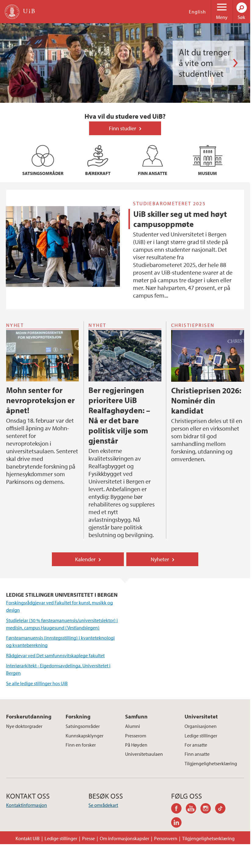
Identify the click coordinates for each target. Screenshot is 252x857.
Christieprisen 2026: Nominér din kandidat (206, 400)
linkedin (178, 823)
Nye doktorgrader (24, 726)
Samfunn (136, 716)
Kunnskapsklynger (84, 736)
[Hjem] (12, 12)
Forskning (78, 716)
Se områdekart (103, 805)
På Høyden (136, 745)
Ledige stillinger (201, 736)
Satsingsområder (83, 726)
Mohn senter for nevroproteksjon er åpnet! (40, 400)
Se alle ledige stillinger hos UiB (37, 683)
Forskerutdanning (29, 716)
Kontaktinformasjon (26, 805)
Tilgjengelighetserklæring (211, 763)
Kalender (85, 559)
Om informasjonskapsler (124, 838)
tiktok (222, 809)
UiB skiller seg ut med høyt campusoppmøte (180, 219)
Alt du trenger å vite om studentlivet (204, 63)
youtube (193, 809)
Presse (88, 838)
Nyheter (160, 559)
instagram (207, 809)
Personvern (165, 838)
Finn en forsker (81, 745)
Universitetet (201, 716)
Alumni (132, 726)
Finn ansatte (197, 754)
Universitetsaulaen (144, 754)
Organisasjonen (201, 726)
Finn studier (122, 128)
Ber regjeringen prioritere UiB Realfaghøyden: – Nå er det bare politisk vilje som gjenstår (119, 415)
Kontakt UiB (28, 838)
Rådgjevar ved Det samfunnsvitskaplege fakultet (55, 655)
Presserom (135, 736)
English (197, 12)
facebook (178, 809)
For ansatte (196, 745)
